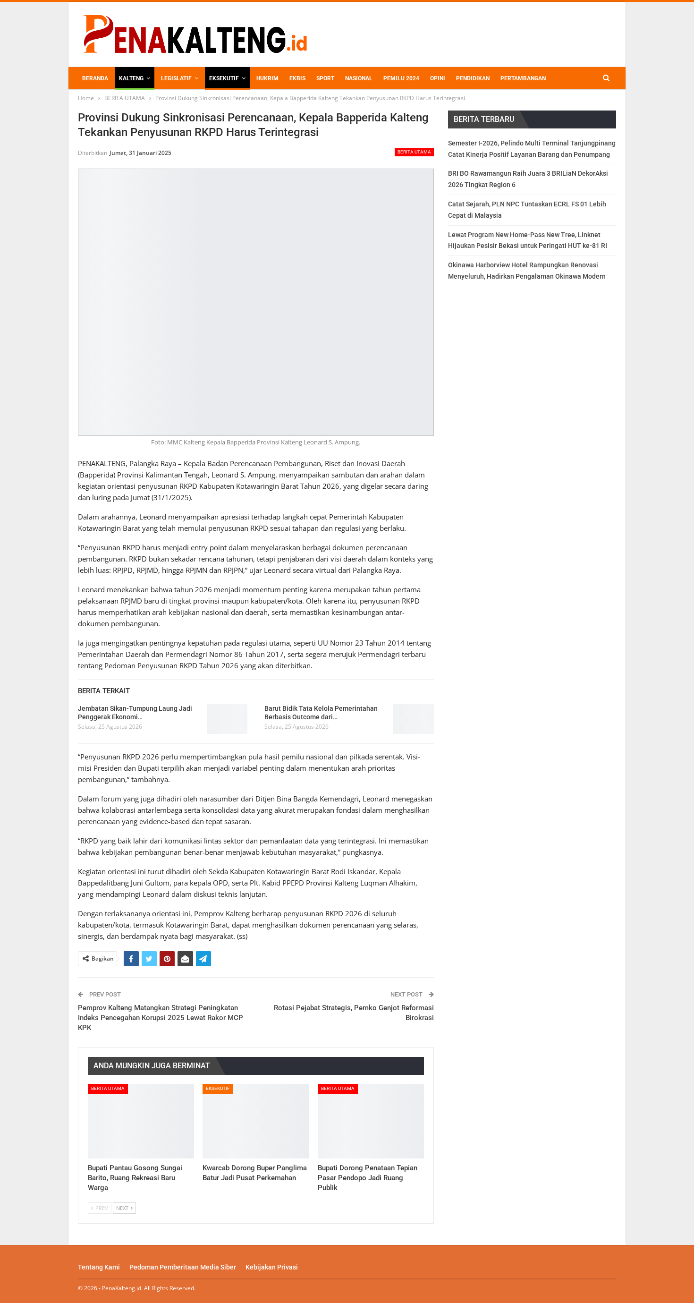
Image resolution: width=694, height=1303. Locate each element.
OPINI (437, 78)
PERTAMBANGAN (523, 78)
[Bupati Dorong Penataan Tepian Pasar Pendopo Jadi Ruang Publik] (371, 1121)
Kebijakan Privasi (271, 1267)
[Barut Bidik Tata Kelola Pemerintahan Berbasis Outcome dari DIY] (413, 719)
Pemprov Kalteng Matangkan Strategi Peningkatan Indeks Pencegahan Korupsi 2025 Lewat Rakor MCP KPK (160, 1018)
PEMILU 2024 (401, 78)
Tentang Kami (99, 1267)
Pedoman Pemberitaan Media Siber (182, 1267)
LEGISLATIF (176, 78)
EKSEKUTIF (224, 78)
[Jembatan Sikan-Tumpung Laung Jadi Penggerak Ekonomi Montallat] (227, 719)
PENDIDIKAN (473, 78)
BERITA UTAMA (414, 151)
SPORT (325, 78)
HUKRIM (267, 78)
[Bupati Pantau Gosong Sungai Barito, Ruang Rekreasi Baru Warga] (141, 1121)
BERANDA (95, 78)
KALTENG (131, 78)
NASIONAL (358, 78)
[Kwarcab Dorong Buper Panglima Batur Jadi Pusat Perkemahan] (256, 1121)
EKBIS (297, 78)
